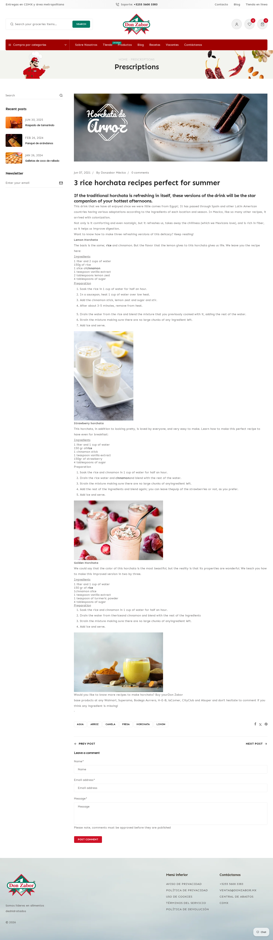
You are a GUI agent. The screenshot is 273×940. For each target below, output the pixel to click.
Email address (84, 780)
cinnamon (122, 478)
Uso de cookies (179, 896)
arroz (94, 724)
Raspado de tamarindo (39, 125)
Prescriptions (143, 59)
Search (81, 24)
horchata (143, 724)
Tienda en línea (256, 4)
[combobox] (49, 24)
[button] (262, 24)
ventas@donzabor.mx (238, 890)
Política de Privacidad (187, 890)
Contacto (221, 4)
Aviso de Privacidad (184, 884)
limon (161, 724)
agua (80, 724)
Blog (237, 4)
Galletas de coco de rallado (42, 160)
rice (108, 245)
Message (80, 798)
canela (110, 724)
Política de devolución (187, 909)
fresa (126, 724)
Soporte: (139, 4)
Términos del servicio (186, 903)
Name (79, 761)
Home (123, 59)
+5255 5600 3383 (231, 884)
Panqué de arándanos (39, 143)
